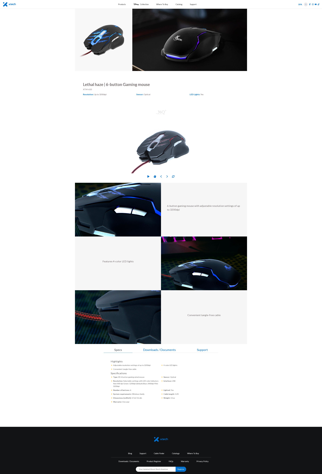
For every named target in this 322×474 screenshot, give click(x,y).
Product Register (154, 461)
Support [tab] (202, 350)
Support (143, 453)
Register (180, 469)
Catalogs (176, 453)
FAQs (171, 461)
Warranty (185, 461)
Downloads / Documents (128, 461)
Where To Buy (193, 453)
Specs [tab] (118, 350)
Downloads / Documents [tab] (159, 350)
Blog (130, 453)
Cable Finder (159, 453)
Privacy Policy (202, 461)
